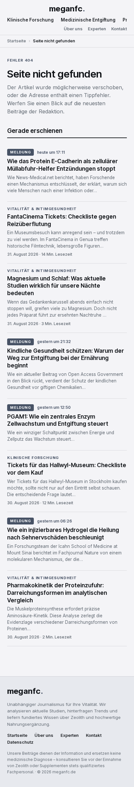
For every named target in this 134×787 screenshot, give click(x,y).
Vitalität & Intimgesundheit (42, 209)
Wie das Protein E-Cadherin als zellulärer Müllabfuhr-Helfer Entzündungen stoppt (62, 165)
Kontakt (119, 29)
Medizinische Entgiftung (88, 19)
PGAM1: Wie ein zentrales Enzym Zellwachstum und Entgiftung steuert (57, 420)
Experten (97, 29)
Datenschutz (20, 742)
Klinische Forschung (30, 19)
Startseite (16, 40)
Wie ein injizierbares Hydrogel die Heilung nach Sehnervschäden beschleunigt (63, 533)
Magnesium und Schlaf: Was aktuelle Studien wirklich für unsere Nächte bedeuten (56, 286)
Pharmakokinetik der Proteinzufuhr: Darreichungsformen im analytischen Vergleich (57, 593)
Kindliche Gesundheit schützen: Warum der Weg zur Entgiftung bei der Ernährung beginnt (65, 358)
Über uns (73, 29)
